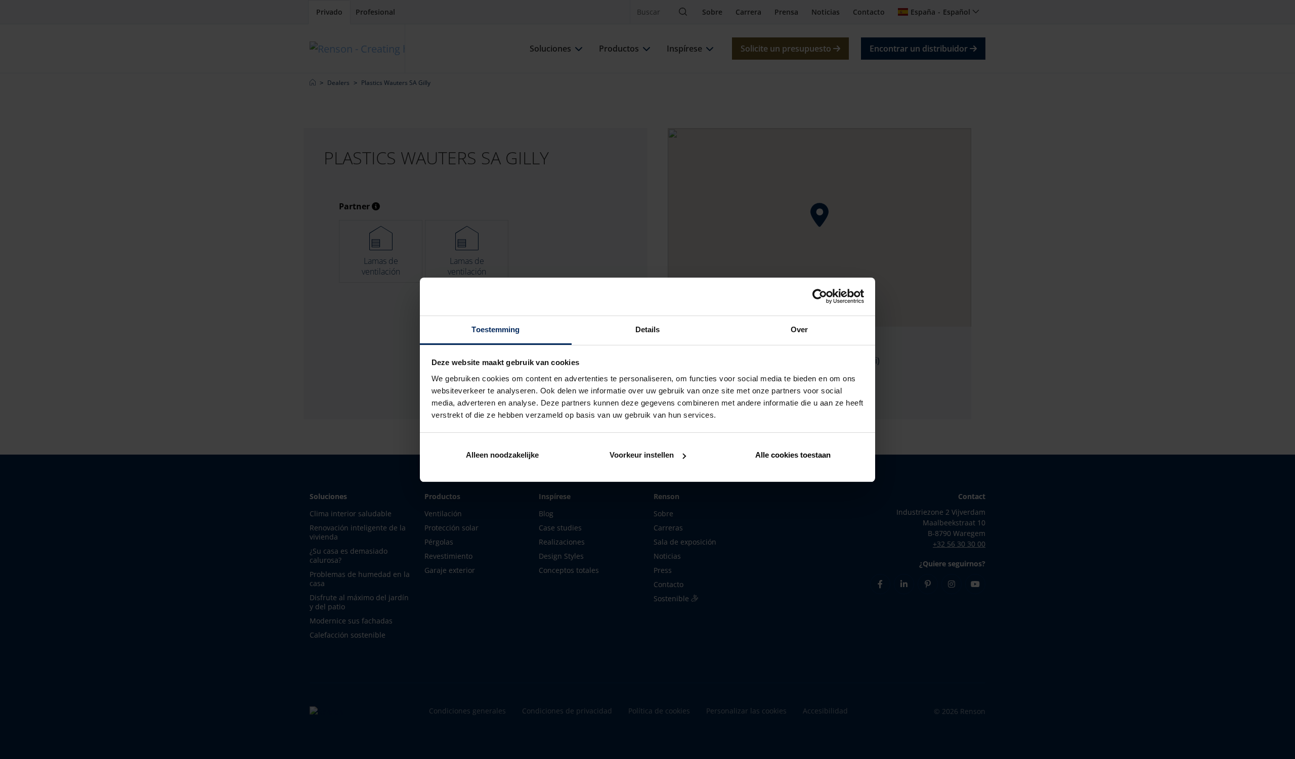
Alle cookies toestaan (793, 455)
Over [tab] (799, 329)
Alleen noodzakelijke (502, 455)
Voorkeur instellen (642, 455)
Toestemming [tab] (495, 329)
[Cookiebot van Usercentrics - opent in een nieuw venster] (819, 296)
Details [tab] (647, 329)
